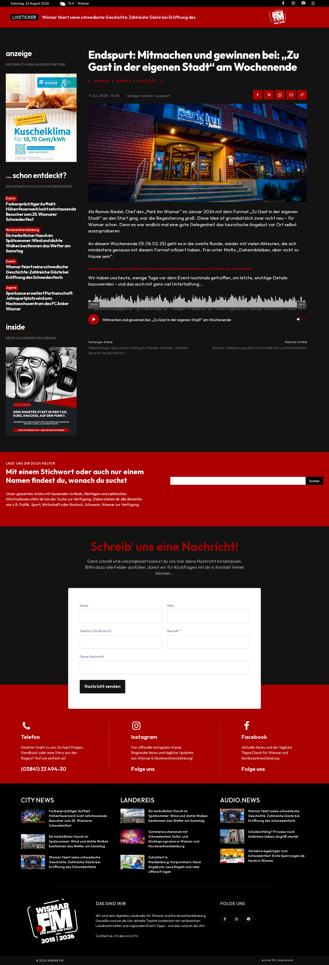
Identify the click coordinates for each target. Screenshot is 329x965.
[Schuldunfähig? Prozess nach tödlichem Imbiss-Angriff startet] (232, 836)
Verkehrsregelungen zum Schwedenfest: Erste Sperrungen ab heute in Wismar (276, 856)
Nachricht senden (102, 686)
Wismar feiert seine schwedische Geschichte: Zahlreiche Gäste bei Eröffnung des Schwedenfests (37, 272)
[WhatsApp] (280, 95)
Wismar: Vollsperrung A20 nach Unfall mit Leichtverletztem (259, 347)
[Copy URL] (302, 95)
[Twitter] (269, 95)
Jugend (11, 287)
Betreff (174, 631)
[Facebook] (258, 95)
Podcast (147, 81)
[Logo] (277, 16)
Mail (170, 605)
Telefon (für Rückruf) (96, 631)
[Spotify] (248, 919)
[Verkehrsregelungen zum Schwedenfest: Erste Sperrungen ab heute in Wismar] (232, 856)
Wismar (102, 81)
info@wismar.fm (126, 936)
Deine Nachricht (92, 656)
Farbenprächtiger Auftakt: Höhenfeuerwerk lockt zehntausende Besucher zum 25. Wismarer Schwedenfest (41, 211)
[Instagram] (236, 919)
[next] (250, 17)
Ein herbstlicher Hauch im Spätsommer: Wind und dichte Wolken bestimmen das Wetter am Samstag (38, 243)
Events (10, 198)
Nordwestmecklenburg (22, 230)
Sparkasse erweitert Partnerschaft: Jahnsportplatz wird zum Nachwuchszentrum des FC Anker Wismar (39, 301)
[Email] (291, 95)
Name (84, 605)
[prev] (242, 17)
